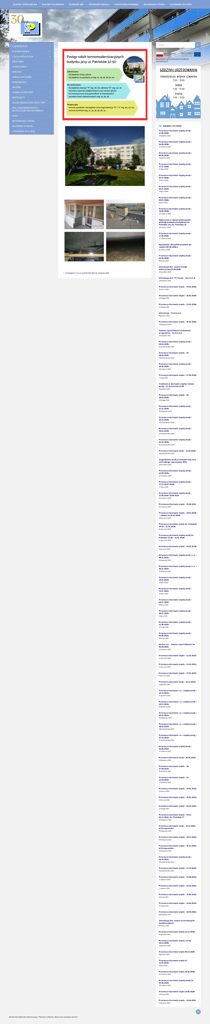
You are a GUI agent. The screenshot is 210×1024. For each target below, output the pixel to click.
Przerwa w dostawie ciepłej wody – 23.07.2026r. (175, 176)
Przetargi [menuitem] (18, 61)
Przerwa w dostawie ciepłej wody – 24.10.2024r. (175, 429)
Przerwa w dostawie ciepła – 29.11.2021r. (178, 837)
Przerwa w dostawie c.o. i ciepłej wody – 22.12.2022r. (178, 691)
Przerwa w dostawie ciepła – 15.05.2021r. (178, 903)
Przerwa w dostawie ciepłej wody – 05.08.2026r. (175, 154)
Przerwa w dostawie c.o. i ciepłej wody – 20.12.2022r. (178, 702)
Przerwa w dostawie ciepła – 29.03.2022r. (178, 788)
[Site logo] (25, 36)
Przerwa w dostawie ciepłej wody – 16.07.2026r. (175, 187)
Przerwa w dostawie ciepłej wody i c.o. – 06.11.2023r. (178, 567)
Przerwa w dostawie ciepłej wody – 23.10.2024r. (175, 440)
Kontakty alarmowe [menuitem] (53, 4)
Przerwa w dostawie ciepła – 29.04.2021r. (178, 912)
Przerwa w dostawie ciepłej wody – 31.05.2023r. (175, 623)
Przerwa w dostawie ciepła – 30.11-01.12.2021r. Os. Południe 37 (175, 815)
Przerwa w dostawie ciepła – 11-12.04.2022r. (174, 778)
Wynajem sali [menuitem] (19, 82)
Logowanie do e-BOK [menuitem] (181, 4)
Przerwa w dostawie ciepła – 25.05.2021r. (178, 894)
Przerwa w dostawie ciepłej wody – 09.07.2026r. (175, 198)
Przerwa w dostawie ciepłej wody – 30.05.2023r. (175, 634)
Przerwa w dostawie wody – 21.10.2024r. (177, 450)
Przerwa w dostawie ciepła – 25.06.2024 (177, 504)
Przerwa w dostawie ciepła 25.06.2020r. (177, 971)
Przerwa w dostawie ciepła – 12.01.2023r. (178, 655)
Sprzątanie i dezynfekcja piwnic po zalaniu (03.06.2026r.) (175, 245)
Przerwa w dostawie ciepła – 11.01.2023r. (178, 664)
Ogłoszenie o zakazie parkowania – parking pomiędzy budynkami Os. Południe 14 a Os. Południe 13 (175, 222)
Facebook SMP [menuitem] (76, 4)
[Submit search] (198, 45)
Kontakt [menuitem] (17, 71)
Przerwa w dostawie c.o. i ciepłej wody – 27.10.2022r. (178, 736)
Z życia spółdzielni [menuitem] (22, 56)
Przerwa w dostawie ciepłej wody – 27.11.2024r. (175, 407)
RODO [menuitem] (15, 115)
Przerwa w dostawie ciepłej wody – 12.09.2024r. (175, 471)
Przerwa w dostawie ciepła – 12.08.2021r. (178, 877)
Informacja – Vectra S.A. (170, 313)
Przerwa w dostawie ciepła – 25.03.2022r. (178, 797)
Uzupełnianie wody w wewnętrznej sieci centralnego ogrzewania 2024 (177, 460)
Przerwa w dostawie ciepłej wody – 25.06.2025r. (175, 365)
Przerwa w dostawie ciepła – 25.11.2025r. (178, 321)
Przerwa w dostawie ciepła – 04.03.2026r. (178, 286)
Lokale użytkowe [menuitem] (22, 77)
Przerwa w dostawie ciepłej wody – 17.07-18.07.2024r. (175, 483)
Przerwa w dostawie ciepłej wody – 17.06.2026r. (175, 234)
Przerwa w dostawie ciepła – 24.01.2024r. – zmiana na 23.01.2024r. (178, 514)
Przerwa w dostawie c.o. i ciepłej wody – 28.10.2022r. (178, 725)
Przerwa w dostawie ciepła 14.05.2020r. (177, 991)
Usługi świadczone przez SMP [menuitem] (28, 102)
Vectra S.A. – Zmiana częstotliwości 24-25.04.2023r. (177, 645)
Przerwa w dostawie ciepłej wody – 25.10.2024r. (175, 418)
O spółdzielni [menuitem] (20, 46)
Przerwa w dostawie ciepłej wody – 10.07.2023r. (175, 600)
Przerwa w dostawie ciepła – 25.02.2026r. (178, 295)
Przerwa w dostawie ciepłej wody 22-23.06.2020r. (176, 981)
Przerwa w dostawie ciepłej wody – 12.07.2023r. (175, 589)
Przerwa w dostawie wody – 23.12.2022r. (177, 682)
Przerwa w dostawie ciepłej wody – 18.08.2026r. (175, 142)
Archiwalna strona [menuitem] (154, 4)
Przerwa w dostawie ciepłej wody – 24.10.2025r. (175, 342)
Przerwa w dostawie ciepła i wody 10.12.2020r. (175, 941)
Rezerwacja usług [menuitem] (22, 126)
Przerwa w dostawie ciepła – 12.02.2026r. (178, 304)
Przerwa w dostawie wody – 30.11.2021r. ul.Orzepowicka (177, 827)
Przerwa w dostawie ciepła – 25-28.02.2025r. (174, 396)
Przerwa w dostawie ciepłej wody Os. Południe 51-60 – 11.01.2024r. (176, 536)
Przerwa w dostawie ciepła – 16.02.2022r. (178, 806)
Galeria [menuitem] (16, 87)
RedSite (75, 1017)
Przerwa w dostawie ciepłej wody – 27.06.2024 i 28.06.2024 (175, 494)
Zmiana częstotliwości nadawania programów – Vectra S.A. (175, 331)
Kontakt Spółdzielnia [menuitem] (25, 4)
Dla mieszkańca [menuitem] (20, 51)
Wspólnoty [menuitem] (18, 97)
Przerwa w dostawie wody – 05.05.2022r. (177, 757)
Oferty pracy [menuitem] (19, 66)
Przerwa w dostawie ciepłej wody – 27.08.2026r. (175, 131)
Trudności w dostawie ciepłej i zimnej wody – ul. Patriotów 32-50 (176, 385)
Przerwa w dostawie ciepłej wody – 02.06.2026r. (175, 256)
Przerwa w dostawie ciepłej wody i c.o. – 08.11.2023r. (178, 556)
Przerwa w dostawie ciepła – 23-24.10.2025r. (174, 353)
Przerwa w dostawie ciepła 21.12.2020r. (177, 931)
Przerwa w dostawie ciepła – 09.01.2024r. (178, 546)
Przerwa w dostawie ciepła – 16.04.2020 (177, 1000)
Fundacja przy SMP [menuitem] (22, 92)
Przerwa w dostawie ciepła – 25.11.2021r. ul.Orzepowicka (178, 846)
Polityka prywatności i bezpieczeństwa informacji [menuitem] (28, 109)
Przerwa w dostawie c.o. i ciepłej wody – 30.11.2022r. (178, 714)
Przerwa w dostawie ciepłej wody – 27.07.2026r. (175, 165)
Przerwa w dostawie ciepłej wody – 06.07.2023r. (175, 612)
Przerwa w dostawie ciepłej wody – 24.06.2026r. (175, 209)
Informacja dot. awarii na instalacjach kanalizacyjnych (177, 921)
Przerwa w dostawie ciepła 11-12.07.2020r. (173, 961)
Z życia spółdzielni (83, 273)
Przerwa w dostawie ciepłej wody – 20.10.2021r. (175, 858)
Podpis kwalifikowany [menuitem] (126, 4)
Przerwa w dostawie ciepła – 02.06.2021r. (178, 885)
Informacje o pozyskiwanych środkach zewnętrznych (172, 60)
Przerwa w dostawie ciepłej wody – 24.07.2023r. (175, 578)
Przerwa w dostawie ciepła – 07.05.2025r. (178, 375)
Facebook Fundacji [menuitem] (99, 4)
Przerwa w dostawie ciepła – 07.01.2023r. (178, 673)
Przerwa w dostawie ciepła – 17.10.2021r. (178, 868)
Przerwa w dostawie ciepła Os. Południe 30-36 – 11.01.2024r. (178, 525)
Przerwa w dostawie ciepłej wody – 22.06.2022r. (175, 747)
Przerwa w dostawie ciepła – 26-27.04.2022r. (174, 767)
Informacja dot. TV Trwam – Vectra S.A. (177, 278)
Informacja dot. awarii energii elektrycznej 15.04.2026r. (173, 268)
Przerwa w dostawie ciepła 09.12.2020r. (177, 951)
